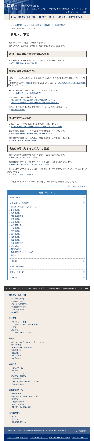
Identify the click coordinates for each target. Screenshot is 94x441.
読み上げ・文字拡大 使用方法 (44, 9)
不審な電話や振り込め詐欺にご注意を (25, 381)
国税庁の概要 (15, 198)
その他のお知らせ (17, 384)
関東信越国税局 (17, 216)
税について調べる (17, 299)
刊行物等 (12, 318)
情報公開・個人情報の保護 (21, 407)
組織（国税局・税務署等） (41, 25)
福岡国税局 (15, 237)
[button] (27, 17)
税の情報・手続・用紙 (17, 295)
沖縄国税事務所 (60, 25)
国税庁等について (22, 25)
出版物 (13, 327)
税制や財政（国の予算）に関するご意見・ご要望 (30, 164)
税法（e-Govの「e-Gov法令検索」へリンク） (28, 342)
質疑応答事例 (16, 358)
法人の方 (14, 419)
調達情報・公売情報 (18, 376)
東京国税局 (15, 219)
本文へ (16, 9)
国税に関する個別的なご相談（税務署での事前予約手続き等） (35, 103)
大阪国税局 (15, 228)
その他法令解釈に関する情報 (21, 347)
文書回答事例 (16, 356)
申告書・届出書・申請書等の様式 (24, 140)
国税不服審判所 (17, 249)
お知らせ (12, 364)
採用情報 (13, 261)
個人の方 (14, 417)
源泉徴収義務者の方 (18, 422)
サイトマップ (81, 9)
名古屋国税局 (16, 225)
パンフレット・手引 (18, 322)
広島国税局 (15, 231)
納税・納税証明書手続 (19, 304)
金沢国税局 (15, 222)
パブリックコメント (18, 373)
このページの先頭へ (79, 186)
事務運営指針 (16, 350)
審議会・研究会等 (17, 272)
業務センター (16, 255)
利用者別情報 (14, 413)
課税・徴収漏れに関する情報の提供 (25, 63)
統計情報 (14, 330)
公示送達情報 (16, 379)
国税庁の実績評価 (17, 267)
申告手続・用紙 (17, 301)
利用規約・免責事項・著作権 (59, 438)
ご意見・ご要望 (13, 438)
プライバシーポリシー (80, 438)
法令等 (11, 338)
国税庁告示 (15, 353)
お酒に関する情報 (17, 309)
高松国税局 (15, 234)
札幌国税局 (15, 210)
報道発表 (14, 370)
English (25, 9)
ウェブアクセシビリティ (39, 438)
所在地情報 (83, 431)
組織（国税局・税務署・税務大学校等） (25, 396)
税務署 (29, 83)
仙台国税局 (15, 213)
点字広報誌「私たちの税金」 (21, 332)
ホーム (13, 17)
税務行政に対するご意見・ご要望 (24, 157)
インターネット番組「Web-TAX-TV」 (24, 324)
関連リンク (24, 438)
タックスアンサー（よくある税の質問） (26, 93)
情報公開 (13, 277)
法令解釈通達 (16, 345)
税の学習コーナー (17, 312)
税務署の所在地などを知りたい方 (24, 207)
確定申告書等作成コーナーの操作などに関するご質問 (31, 133)
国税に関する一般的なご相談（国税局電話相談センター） (33, 100)
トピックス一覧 (17, 368)
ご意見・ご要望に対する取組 (22, 174)
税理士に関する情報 (18, 307)
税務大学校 (15, 246)
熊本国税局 (15, 240)
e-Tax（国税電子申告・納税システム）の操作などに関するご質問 (36, 127)
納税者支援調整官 (18, 110)
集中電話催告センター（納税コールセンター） (29, 252)
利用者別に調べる (66, 9)
